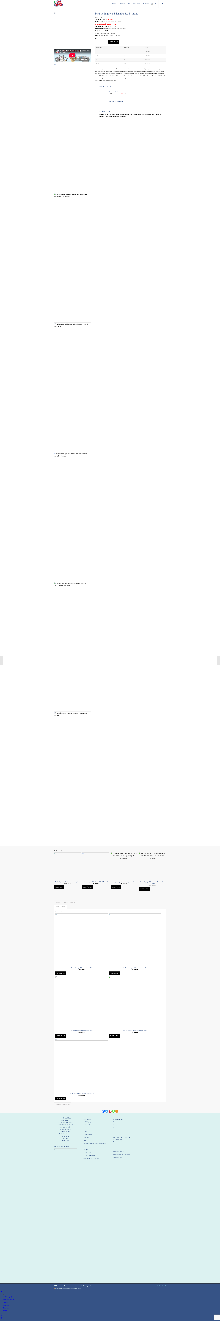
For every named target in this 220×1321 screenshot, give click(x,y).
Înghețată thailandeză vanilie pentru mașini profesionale (117, 73)
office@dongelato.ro (65, 1129)
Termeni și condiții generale (120, 1142)
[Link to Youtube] (165, 1285)
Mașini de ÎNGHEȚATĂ (89, 1155)
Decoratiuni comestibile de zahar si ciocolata (95, 1143)
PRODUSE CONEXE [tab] (60, 906)
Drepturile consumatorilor (119, 1145)
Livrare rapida (116, 1122)
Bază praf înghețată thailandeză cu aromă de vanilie (140, 71)
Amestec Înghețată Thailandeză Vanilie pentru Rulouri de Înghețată (134, 68)
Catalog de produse (118, 1125)
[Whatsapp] (113, 1111)
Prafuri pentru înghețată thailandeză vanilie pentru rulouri (130, 78)
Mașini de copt (87, 1152)
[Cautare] (155, 4)
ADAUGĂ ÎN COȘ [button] (59, 887)
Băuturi (5, 1302)
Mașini (5, 1310)
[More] (116, 1111)
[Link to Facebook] (157, 1285)
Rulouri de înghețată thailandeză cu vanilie (107, 80)
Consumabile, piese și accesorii (91, 1158)
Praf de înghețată (88, 1122)
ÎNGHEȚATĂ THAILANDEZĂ (111, 68)
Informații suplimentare (69, 902)
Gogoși (85, 1131)
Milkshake (86, 1137)
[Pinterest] (110, 1111)
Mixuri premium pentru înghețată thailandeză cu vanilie (142, 75)
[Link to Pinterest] (162, 1285)
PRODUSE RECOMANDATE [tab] (62, 1104)
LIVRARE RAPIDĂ (113, 91)
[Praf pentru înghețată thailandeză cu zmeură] (1, 660)
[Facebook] (103, 1111)
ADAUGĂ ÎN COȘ (114, 41)
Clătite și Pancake (88, 1128)
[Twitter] (106, 1111)
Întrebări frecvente (117, 1128)
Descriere (58, 902)
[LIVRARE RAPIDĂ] (102, 93)
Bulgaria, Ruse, (65, 1120)
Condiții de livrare (117, 1157)
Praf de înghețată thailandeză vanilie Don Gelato (108, 78)
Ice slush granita (88, 1134)
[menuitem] (115, 4)
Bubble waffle (87, 1125)
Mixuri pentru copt (8, 1299)
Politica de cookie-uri (118, 1151)
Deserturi (6, 1305)
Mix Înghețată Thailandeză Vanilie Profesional (121, 75)
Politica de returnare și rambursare (121, 1154)
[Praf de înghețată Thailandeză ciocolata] (218, 660)
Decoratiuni (6, 1308)
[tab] (58, 902)
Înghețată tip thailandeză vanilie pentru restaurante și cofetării (142, 73)
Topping (85, 1140)
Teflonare (115, 1131)
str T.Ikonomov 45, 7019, (65, 1122)
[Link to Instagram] (160, 1285)
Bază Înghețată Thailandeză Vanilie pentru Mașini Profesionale (116, 71)
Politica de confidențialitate (120, 1148)
